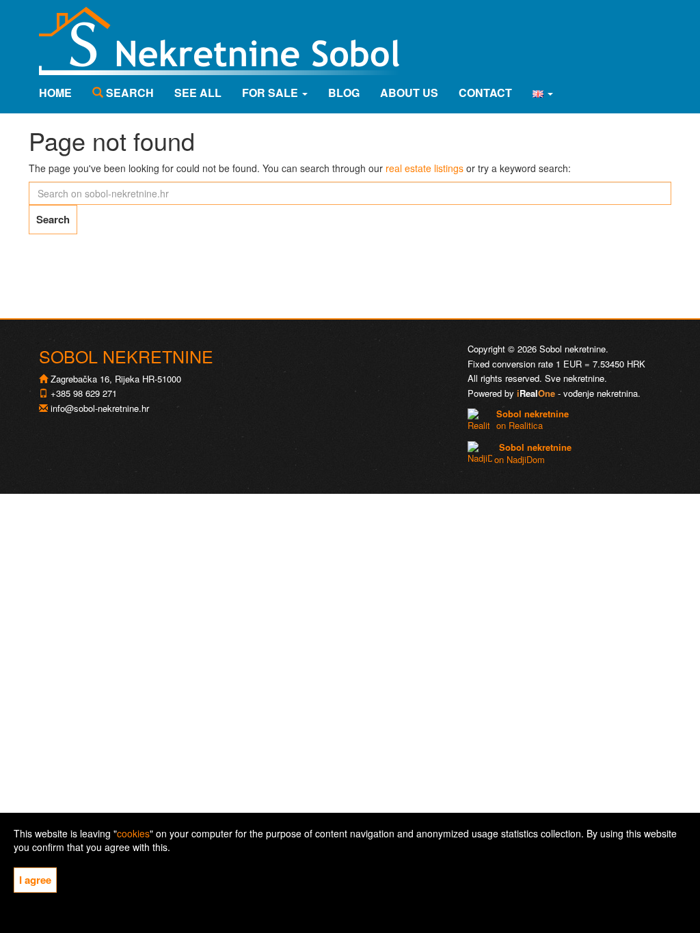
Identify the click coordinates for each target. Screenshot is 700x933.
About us (409, 92)
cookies (133, 833)
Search (128, 92)
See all (197, 92)
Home (55, 92)
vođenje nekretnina (600, 393)
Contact (485, 92)
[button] (542, 93)
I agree (35, 879)
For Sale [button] (271, 92)
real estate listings (424, 168)
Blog (344, 92)
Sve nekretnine (574, 378)
